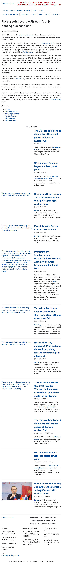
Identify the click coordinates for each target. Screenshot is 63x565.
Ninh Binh (37, 236)
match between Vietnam (46, 407)
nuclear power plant (26, 35)
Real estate (25, 14)
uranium (18, 79)
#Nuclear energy (10, 120)
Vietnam (37, 362)
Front (54, 282)
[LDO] (17, 194)
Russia (36, 211)
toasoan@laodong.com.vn (10, 555)
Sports (19, 10)
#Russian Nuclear (10, 116)
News (34, 10)
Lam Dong (37, 325)
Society (5, 10)
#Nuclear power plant (12, 112)
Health (33, 14)
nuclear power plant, (47, 43)
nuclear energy (56, 100)
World (40, 14)
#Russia (7, 109)
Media (12, 10)
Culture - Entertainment (11, 14)
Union (41, 10)
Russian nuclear (28, 52)
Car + (47, 14)
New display (55, 14)
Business (27, 10)
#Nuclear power (10, 118)
